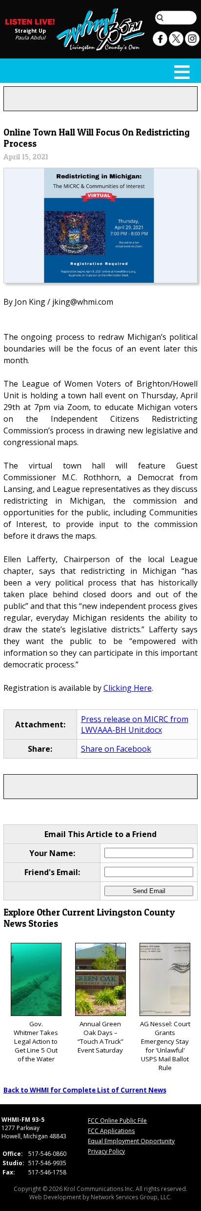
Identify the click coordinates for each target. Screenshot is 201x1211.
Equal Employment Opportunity (131, 1141)
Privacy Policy (106, 1151)
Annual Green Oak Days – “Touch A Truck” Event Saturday (100, 1037)
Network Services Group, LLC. (131, 1197)
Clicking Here (127, 688)
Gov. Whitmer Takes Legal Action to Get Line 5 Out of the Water (36, 1041)
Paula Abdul (30, 37)
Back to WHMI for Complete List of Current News (84, 1090)
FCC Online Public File (117, 1120)
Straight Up (30, 30)
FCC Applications (111, 1131)
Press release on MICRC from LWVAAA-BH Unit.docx (134, 724)
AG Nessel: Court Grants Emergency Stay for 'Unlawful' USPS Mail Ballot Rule (165, 1045)
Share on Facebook (116, 748)
